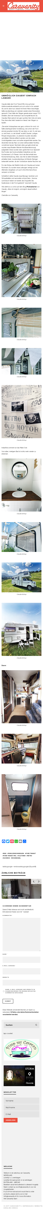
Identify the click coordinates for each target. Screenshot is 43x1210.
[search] (36, 1025)
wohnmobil (16, 858)
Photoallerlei (32, 187)
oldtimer (21, 855)
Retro (30, 855)
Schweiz (7, 858)
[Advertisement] (21, 34)
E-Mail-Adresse (9, 965)
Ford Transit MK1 (10, 855)
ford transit (31, 853)
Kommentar (8, 915)
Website (6, 977)
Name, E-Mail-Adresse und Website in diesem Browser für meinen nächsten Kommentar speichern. (20, 991)
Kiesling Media (11, 1208)
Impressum (28, 1206)
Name (5, 954)
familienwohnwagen (16, 853)
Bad (5, 853)
